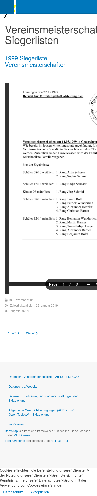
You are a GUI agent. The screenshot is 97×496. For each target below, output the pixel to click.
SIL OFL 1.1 (60, 440)
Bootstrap (11, 431)
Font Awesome (15, 440)
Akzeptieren (39, 491)
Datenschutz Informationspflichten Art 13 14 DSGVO (44, 376)
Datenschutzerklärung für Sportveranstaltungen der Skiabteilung (43, 398)
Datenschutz (13, 491)
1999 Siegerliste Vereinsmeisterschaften (36, 61)
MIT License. (22, 435)
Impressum (16, 424)
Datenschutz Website (23, 386)
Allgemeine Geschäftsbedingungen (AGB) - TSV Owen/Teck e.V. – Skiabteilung (41, 412)
